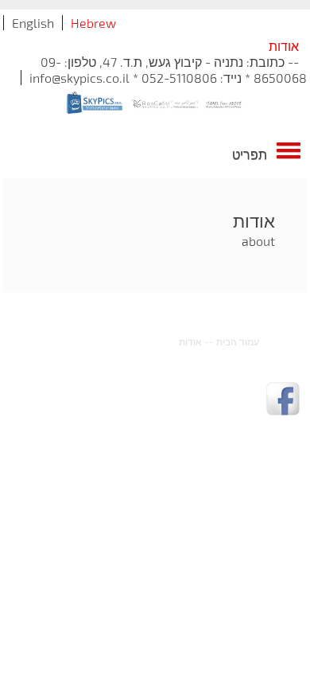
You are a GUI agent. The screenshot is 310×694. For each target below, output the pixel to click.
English (33, 22)
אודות (190, 341)
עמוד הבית (237, 341)
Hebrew (93, 22)
